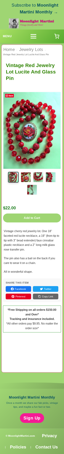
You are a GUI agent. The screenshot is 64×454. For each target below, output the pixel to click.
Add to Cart (32, 217)
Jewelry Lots (31, 49)
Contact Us (46, 447)
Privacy (49, 435)
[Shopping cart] (57, 36)
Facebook (20, 289)
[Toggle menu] (33, 36)
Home (9, 49)
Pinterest (20, 296)
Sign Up (32, 418)
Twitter (47, 289)
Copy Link (47, 296)
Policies (18, 447)
